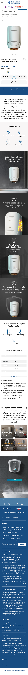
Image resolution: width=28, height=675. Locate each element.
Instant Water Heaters (6, 16)
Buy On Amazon (7, 77)
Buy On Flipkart (21, 77)
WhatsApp (15, 517)
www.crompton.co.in (13, 630)
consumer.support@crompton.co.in (11, 629)
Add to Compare (22, 10)
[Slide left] (12, 54)
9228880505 (7, 517)
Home (2, 14)
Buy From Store (14, 82)
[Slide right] (15, 54)
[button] (14, 551)
